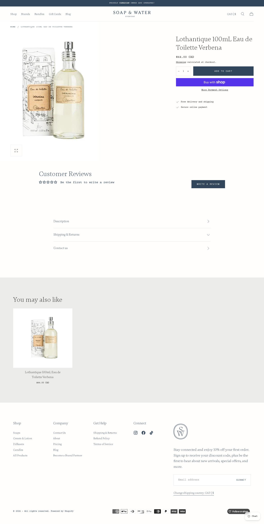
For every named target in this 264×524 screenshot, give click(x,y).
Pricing (57, 444)
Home (12, 27)
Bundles (39, 14)
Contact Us (59, 432)
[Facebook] (143, 433)
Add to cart (223, 71)
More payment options (215, 90)
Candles (18, 449)
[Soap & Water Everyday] (182, 431)
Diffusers (18, 444)
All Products (20, 455)
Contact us (61, 248)
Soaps (16, 432)
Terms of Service (103, 444)
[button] (231, 15)
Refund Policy (101, 438)
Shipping (181, 62)
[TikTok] (151, 433)
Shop (13, 14)
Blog (68, 14)
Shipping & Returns (105, 432)
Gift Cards (55, 14)
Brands (25, 14)
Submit (241, 480)
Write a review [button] (208, 184)
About (56, 438)
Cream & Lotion (22, 438)
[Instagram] (136, 433)
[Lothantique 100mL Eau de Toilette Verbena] (42, 338)
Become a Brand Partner (67, 455)
